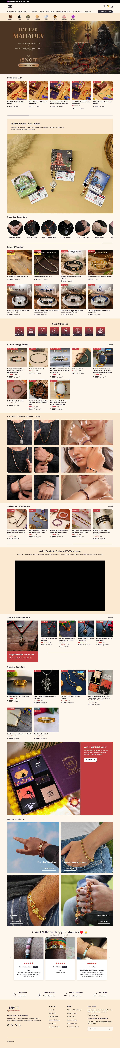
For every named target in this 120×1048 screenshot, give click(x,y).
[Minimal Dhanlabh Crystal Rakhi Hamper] (103, 90)
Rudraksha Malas (32, 237)
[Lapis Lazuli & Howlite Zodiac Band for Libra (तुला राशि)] (100, 296)
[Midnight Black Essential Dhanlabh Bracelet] (73, 262)
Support (87, 11)
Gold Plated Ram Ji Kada (41, 734)
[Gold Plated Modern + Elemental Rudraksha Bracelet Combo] (38, 519)
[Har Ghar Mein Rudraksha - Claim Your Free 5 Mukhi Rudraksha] (67, 629)
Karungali (34, 11)
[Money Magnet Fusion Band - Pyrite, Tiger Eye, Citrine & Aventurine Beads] (17, 357)
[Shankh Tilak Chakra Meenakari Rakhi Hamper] (81, 90)
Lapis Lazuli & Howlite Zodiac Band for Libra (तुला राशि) (99, 311)
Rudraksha (10, 11)
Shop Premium (16, 921)
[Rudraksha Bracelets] (15, 228)
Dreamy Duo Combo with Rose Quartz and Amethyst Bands (59, 531)
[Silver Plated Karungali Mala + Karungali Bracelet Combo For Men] (17, 519)
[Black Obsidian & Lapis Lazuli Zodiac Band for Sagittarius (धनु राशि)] (46, 296)
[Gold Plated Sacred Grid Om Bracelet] (19, 682)
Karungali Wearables (83, 237)
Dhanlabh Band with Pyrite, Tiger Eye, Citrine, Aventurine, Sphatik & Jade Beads (59, 370)
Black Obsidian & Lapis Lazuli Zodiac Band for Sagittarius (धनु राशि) (46, 311)
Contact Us (52, 1023)
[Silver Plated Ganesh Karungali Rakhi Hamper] (38, 90)
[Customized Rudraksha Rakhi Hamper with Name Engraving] (60, 90)
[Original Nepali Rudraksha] (22, 636)
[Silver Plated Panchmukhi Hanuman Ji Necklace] (46, 682)
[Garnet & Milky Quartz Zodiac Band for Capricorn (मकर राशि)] (19, 296)
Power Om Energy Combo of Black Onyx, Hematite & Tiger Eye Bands (101, 532)
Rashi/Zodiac (50, 11)
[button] (112, 6)
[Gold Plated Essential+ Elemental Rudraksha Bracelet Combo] (81, 519)
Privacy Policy (71, 1016)
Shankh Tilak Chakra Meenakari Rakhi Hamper (81, 102)
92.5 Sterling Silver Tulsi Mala (43, 276)
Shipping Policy (71, 1013)
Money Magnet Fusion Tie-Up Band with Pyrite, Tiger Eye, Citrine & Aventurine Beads (58, 402)
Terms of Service (72, 1020)
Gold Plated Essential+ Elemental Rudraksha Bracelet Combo (81, 531)
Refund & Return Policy (74, 1010)
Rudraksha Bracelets (15, 237)
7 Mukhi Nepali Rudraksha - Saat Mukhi (49, 639)
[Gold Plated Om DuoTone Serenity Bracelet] (19, 720)
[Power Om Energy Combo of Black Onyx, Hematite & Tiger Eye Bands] (103, 519)
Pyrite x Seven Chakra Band (15, 401)
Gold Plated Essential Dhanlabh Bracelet (100, 276)
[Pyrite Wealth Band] (81, 357)
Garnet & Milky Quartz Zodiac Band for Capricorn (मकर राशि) (18, 311)
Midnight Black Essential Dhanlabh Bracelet (71, 277)
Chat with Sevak (93, 1015)
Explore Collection (16, 50)
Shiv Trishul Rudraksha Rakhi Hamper (15, 102)
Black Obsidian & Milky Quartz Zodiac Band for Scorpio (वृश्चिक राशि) (72, 311)
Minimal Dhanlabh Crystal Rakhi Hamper (102, 102)
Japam (12, 1041)
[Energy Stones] (99, 228)
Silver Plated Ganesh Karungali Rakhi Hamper (38, 102)
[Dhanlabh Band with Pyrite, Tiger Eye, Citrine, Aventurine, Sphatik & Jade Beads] (60, 357)
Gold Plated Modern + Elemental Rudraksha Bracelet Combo (38, 531)
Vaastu (42, 11)
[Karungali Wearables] (82, 228)
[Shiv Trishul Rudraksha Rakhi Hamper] (17, 90)
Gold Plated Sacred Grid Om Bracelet (18, 696)
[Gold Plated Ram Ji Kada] (46, 720)
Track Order (52, 1013)
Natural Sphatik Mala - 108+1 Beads (17, 276)
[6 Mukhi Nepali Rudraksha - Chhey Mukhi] (104, 629)
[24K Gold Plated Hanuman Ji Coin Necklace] (73, 682)
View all (110, 344)
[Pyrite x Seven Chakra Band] (17, 389)
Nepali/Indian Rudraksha (49, 237)
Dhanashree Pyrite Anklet (36, 369)
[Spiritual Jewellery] (66, 228)
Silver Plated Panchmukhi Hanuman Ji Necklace (45, 697)
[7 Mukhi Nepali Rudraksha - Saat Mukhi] (49, 629)
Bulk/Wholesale (53, 1016)
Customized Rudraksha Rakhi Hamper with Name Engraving (59, 102)
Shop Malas (104, 921)
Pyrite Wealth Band (77, 369)
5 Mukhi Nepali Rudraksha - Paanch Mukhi (86, 639)
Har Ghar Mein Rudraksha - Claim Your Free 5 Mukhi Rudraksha (67, 640)
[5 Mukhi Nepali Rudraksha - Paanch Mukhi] (86, 629)
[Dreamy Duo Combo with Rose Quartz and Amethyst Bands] (60, 519)
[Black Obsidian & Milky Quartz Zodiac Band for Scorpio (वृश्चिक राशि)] (73, 296)
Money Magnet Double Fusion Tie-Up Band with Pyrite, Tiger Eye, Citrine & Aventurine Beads (102, 370)
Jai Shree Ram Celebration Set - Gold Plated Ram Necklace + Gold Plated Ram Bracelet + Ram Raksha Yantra (99, 698)
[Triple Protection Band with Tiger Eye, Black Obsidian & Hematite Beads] (38, 389)
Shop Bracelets (49, 868)
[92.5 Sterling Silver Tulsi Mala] (46, 262)
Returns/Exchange (54, 1020)
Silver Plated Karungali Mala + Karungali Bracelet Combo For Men (16, 532)
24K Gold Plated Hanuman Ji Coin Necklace (70, 697)
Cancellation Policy (73, 1027)
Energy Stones (22, 11)
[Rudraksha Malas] (32, 228)
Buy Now (89, 759)
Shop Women (70, 868)
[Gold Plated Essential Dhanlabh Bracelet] (100, 262)
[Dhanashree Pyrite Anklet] (38, 357)
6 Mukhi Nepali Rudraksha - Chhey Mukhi (104, 639)
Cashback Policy (72, 1023)
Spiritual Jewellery (62, 11)
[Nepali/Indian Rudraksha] (49, 228)
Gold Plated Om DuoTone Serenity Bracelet (19, 734)
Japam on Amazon (54, 1027)
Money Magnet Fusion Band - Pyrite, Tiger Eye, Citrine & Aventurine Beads (15, 370)
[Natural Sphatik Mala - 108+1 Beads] (19, 262)
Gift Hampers (76, 11)
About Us (51, 1010)
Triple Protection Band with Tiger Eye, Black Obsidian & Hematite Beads (38, 402)
